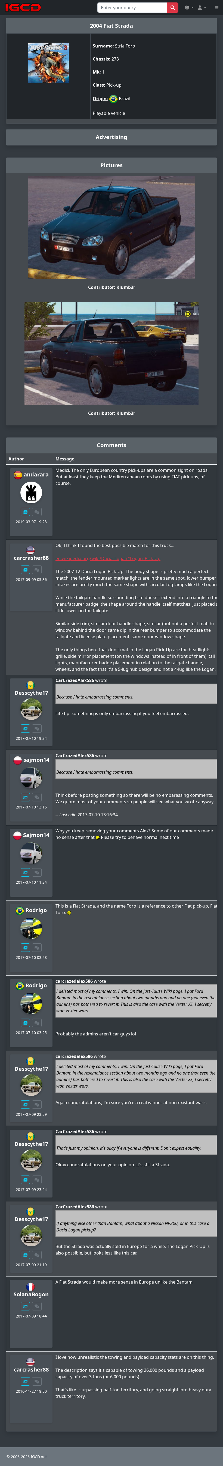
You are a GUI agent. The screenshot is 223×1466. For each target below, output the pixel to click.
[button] (189, 7)
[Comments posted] (37, 512)
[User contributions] (25, 512)
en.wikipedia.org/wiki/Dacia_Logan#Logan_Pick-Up (107, 558)
